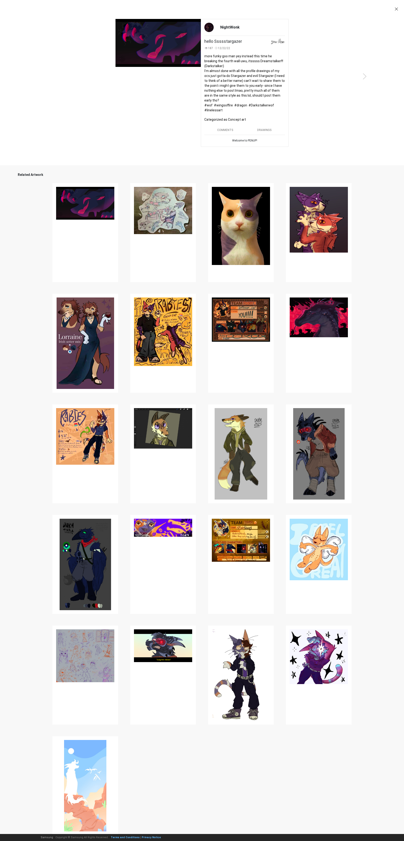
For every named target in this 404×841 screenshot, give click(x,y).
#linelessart (213, 110)
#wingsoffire (223, 105)
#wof (208, 105)
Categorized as (225, 119)
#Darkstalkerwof (261, 105)
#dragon (240, 105)
